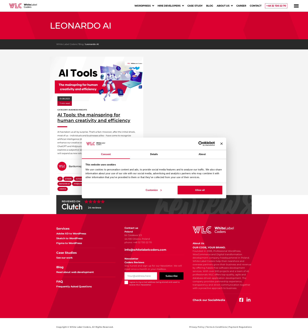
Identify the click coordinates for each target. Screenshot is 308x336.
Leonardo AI (64, 184)
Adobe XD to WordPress (71, 233)
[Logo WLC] (23, 5)
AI (60, 179)
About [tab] (202, 154)
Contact (255, 5)
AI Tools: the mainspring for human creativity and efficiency (93, 117)
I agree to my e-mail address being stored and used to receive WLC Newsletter (154, 283)
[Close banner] (221, 144)
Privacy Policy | (197, 327)
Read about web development (75, 272)
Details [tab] (154, 154)
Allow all (200, 190)
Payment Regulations (240, 327)
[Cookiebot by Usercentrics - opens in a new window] (201, 143)
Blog (209, 5)
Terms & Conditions (217, 327)
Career (241, 5)
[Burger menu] (296, 6)
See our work (64, 257)
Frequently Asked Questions (74, 286)
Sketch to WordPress (69, 238)
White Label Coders (66, 44)
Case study (195, 5)
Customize (152, 190)
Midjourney (79, 184)
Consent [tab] (106, 154)
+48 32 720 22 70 (276, 5)
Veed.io (62, 189)
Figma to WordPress (69, 243)
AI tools (68, 179)
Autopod (80, 179)
